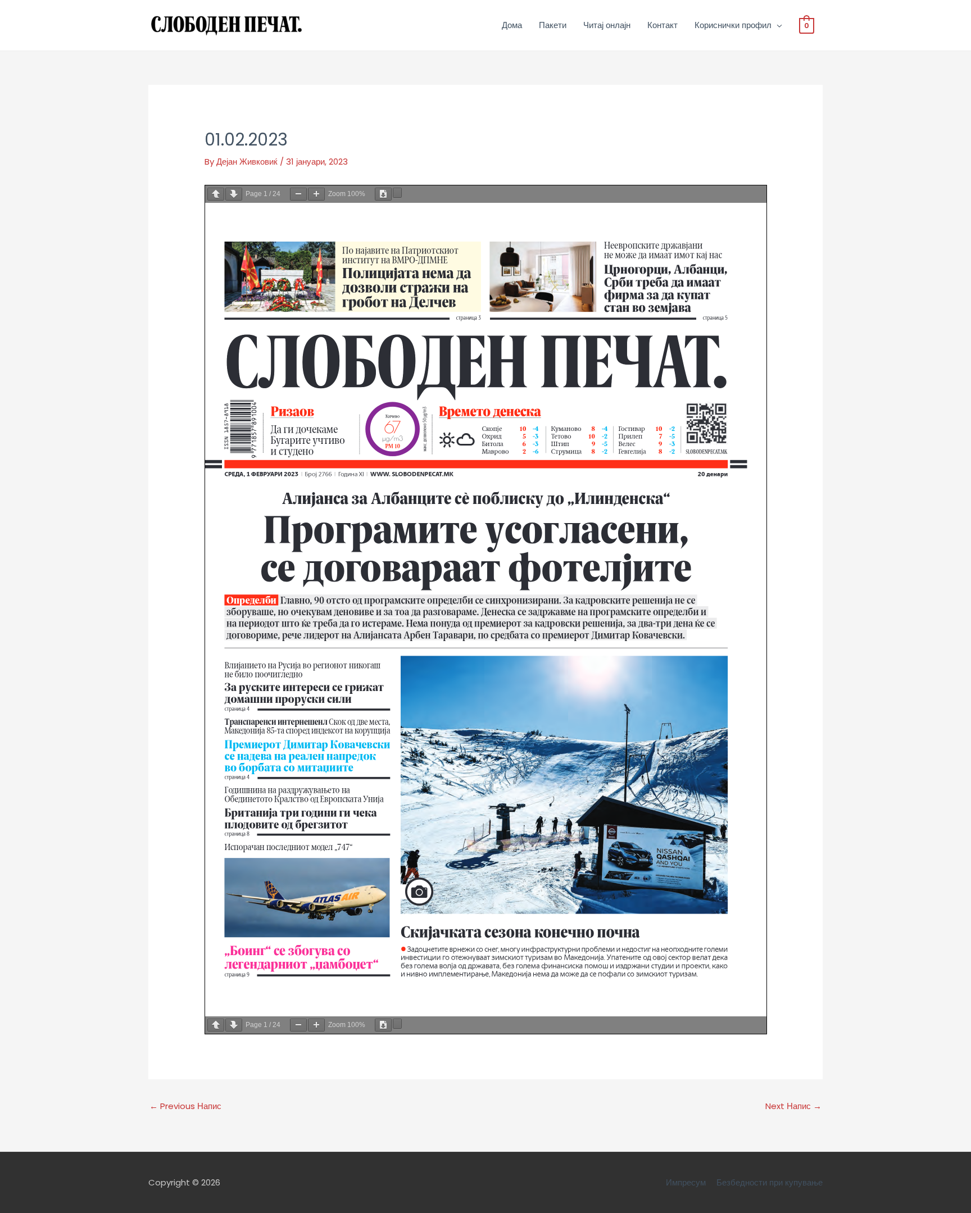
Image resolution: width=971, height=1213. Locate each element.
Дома (512, 25)
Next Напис (793, 1106)
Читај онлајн (606, 25)
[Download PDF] (383, 194)
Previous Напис (185, 1106)
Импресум (686, 1182)
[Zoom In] (316, 194)
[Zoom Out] (298, 194)
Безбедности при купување (769, 1182)
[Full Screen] (397, 193)
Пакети (552, 25)
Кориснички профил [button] (733, 25)
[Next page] (233, 194)
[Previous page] (215, 194)
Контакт (662, 25)
